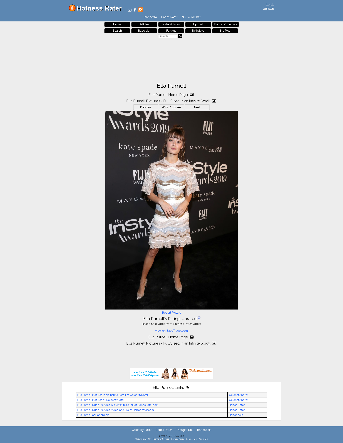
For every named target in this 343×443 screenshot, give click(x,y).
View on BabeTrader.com (171, 330)
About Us (203, 439)
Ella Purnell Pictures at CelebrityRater (100, 400)
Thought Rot (184, 430)
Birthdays (198, 30)
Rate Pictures (171, 24)
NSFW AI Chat (191, 17)
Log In (270, 4)
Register (268, 8)
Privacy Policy (177, 439)
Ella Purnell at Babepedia (93, 415)
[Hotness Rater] (97, 10)
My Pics (225, 30)
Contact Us (191, 439)
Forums (171, 30)
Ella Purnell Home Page (168, 95)
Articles (144, 24)
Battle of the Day (225, 24)
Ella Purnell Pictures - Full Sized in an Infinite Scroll (168, 101)
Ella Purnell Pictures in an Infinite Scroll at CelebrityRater (112, 395)
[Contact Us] (129, 10)
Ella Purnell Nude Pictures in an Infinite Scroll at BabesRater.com (117, 405)
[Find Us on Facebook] (134, 10)
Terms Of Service (161, 439)
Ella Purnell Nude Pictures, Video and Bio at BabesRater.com (115, 410)
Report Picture (171, 312)
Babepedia (150, 17)
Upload (198, 24)
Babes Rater (169, 17)
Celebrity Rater (238, 395)
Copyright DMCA (143, 439)
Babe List (144, 30)
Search (117, 30)
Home (117, 24)
